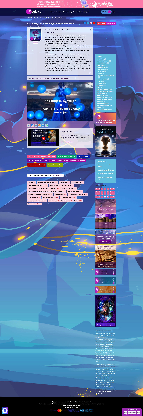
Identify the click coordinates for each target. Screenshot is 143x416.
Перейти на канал (67, 142)
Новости (100, 87)
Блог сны (35, 17)
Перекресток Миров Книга (104, 89)
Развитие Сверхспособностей (66, 156)
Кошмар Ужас (65, 182)
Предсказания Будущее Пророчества (61, 185)
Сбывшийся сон (61, 194)
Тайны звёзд (101, 101)
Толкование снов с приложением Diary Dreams (41, 156)
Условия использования (71, 407)
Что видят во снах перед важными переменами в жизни (106, 169)
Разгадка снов (102, 69)
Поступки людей (103, 79)
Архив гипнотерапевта (103, 61)
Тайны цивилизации (103, 103)
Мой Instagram (84, 12)
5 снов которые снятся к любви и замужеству (106, 174)
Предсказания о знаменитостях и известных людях (43, 188)
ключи (56, 78)
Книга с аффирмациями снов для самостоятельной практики (67, 160)
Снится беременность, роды (78, 194)
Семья (100, 81)
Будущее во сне (103, 67)
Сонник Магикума (83, 156)
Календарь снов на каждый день (37, 160)
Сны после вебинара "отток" (37, 200)
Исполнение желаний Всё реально (104, 165)
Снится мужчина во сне (50, 197)
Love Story (101, 71)
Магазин (66, 12)
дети (49, 78)
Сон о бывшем (66, 200)
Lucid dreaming (101, 59)
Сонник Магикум (102, 95)
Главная (29, 17)
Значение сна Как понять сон (47, 182)
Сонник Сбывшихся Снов (55, 165)
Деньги (101, 73)
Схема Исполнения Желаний (36, 165)
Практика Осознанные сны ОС (37, 185)
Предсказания (101, 93)
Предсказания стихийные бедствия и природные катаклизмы (46, 191)
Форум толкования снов (104, 109)
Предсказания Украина (75, 191)
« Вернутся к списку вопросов (34, 26)
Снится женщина (34, 197)
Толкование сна (34, 204)
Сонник (75, 12)
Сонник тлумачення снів (104, 99)
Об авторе (59, 12)
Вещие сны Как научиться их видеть (105, 178)
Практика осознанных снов (105, 91)
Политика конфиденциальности (71, 405)
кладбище (65, 78)
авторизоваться (57, 175)
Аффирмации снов (103, 63)
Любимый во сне (77, 182)
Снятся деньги (54, 200)
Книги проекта (101, 85)
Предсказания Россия (68, 188)
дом (35, 78)
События (101, 83)
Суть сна (78, 200)
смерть (42, 78)
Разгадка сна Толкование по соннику (40, 194)
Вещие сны (101, 65)
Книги (52, 12)
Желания (31, 182)
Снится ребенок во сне (68, 197)
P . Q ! (50, 29)
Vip (71, 12)
